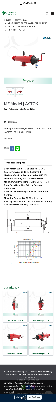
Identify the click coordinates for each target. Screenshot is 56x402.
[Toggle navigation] (52, 14)
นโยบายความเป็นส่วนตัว (32, 389)
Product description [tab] (16, 162)
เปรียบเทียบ (11, 122)
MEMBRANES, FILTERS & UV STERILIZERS (31, 128)
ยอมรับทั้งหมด (34, 397)
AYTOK (9, 131)
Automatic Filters (22, 131)
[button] (46, 13)
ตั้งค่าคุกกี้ (20, 397)
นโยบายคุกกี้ (9, 392)
